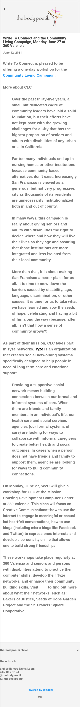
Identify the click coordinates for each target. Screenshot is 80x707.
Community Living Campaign (29, 75)
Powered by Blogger (40, 690)
